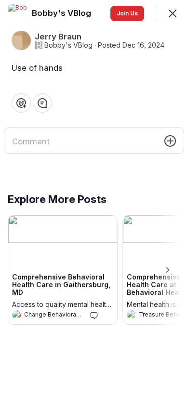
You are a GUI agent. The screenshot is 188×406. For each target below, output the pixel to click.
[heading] (53, 315)
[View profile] (17, 314)
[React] (21, 103)
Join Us (127, 13)
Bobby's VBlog (68, 45)
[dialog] (94, 203)
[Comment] (42, 103)
